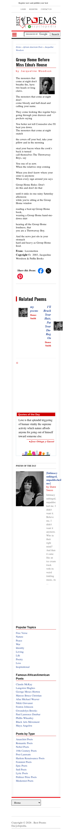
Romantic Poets (24, 743)
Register (33, 9)
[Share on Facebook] (41, 270)
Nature (19, 636)
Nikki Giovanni (24, 703)
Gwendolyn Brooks (26, 710)
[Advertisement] (36, 385)
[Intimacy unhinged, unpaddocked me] (53, 478)
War (18, 644)
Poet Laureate (23, 754)
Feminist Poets (24, 762)
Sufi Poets (21, 769)
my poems (34, 309)
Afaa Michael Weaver (27, 699)
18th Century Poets (26, 750)
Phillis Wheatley (25, 718)
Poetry (19, 659)
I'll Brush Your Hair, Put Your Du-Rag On (47, 322)
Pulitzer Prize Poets (26, 777)
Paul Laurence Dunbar (28, 714)
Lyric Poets (22, 773)
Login (23, 9)
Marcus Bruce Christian (29, 695)
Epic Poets (21, 765)
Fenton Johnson (24, 706)
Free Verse (21, 633)
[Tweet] (48, 270)
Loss (18, 663)
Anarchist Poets (24, 739)
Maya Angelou (24, 725)
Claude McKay (24, 684)
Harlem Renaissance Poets (30, 758)
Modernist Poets (24, 780)
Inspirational (23, 667)
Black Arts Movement (27, 722)
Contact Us (46, 9)
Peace (19, 640)
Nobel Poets (22, 746)
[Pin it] (20, 276)
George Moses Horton (28, 691)
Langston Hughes (25, 688)
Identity (20, 648)
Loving (20, 651)
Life (18, 655)
